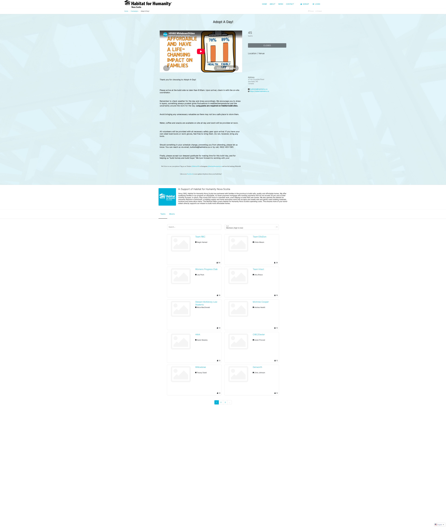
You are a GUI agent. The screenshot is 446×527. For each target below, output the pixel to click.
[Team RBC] (180, 244)
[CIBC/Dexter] (238, 342)
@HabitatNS (195, 166)
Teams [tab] (162, 214)
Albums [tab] (172, 214)
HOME (264, 4)
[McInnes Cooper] (238, 310)
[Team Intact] (238, 277)
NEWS (280, 4)
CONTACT (290, 4)
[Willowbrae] (180, 375)
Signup (306, 4)
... (229, 402)
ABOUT (272, 4)
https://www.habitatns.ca (259, 91)
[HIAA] (180, 342)
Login (317, 4)
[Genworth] (238, 375)
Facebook (190, 174)
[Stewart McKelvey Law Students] (180, 310)
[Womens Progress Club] (180, 277)
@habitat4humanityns (215, 166)
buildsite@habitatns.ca (258, 89)
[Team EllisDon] (238, 244)
